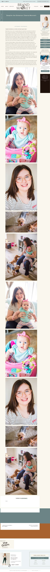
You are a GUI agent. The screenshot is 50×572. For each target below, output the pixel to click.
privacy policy (29, 570)
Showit (39, 570)
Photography (17, 26)
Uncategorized (24, 26)
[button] (21, 305)
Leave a (21, 498)
